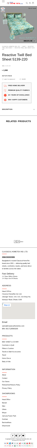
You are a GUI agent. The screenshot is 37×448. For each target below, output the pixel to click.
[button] (20, 241)
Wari (3, 406)
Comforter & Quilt (8, 345)
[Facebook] (12, 435)
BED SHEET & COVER (10, 342)
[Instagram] (16, 435)
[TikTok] (19, 435)
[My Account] (30, 3)
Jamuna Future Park (9, 416)
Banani (4, 403)
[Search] (27, 3)
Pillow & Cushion (8, 348)
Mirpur (4, 412)
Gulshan (5, 419)
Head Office (6, 399)
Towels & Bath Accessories (11, 352)
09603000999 (8, 257)
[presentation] (15, 241)
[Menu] (3, 3)
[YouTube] (23, 435)
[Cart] (33, 3)
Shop (24, 46)
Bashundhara (6, 422)
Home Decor (6, 358)
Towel (4, 355)
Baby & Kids (6, 361)
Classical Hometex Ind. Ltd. (11, 46)
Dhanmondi (6, 426)
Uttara (4, 409)
